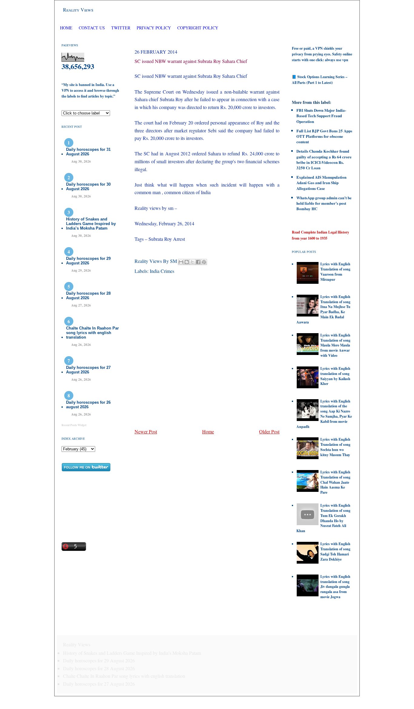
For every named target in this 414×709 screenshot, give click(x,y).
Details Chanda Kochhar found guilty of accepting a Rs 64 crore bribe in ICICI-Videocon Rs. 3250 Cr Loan (324, 159)
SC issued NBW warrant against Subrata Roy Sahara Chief (191, 61)
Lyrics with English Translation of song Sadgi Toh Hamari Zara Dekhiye (335, 551)
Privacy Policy (154, 28)
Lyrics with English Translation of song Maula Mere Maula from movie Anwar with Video (335, 345)
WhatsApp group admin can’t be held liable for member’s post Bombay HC (324, 203)
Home (66, 28)
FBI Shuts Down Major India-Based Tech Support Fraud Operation (321, 115)
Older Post (269, 431)
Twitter (121, 28)
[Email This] (181, 262)
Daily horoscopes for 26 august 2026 (88, 404)
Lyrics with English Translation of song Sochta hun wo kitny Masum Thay (335, 447)
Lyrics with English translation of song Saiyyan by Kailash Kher (335, 376)
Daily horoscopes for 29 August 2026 (88, 260)
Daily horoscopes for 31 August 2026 (88, 151)
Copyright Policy (197, 28)
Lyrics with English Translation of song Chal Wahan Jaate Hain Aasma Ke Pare (335, 482)
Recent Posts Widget (74, 425)
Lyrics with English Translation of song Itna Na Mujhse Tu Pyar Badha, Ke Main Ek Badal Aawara (323, 309)
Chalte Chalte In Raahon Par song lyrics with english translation (92, 333)
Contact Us (92, 28)
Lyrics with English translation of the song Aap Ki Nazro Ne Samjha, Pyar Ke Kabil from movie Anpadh (324, 414)
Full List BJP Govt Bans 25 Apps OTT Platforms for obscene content (324, 136)
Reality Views (78, 9)
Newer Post (146, 431)
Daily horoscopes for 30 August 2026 (88, 186)
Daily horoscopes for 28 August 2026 (88, 295)
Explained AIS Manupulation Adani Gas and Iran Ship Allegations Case (321, 182)
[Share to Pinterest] (204, 262)
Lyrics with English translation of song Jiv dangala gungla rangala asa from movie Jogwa (335, 586)
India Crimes (162, 271)
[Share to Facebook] (198, 262)
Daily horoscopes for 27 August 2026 (88, 369)
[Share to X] (192, 262)
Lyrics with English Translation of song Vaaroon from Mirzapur (335, 271)
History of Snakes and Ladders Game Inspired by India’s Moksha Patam (91, 223)
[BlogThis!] (187, 262)
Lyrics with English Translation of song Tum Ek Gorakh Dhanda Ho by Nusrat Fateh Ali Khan (323, 518)
